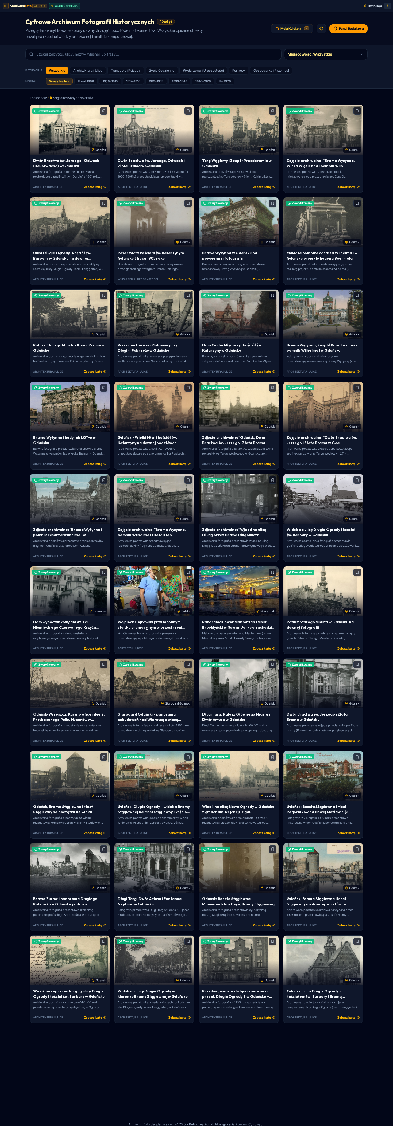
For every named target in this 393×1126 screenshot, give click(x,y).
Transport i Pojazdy (126, 70)
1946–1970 (203, 81)
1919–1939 (156, 81)
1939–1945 (179, 81)
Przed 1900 (86, 81)
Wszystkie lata (59, 81)
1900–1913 (110, 81)
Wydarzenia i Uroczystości (203, 70)
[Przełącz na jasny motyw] (387, 6)
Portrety (238, 70)
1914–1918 (133, 81)
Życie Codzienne (161, 70)
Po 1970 (225, 81)
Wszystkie (57, 70)
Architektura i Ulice (87, 70)
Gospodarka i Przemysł (271, 70)
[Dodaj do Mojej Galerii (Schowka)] (103, 111)
